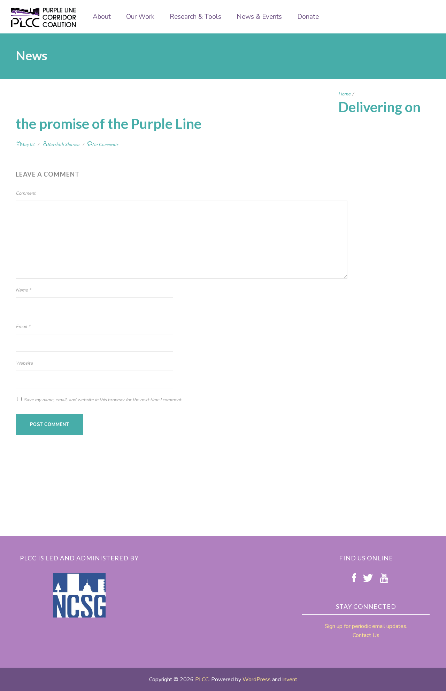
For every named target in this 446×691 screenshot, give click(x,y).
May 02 (28, 144)
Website (24, 363)
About (102, 16)
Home (344, 94)
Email (23, 327)
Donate (308, 16)
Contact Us (366, 635)
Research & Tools (195, 16)
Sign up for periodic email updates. (366, 626)
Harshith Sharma (63, 144)
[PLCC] (43, 17)
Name (23, 290)
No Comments (105, 144)
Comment (26, 193)
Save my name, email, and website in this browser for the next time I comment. (103, 400)
